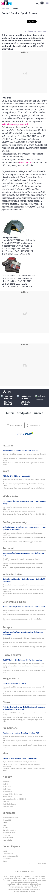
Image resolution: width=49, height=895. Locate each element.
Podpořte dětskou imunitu (12, 707)
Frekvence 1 (7, 858)
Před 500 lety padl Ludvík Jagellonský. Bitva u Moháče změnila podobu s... (22, 459)
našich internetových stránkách (16, 124)
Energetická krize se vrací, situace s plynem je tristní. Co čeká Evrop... (22, 620)
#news (23, 683)
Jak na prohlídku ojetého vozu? (12, 794)
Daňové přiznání (9, 607)
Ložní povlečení (8, 837)
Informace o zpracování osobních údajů (20, 886)
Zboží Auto (6, 801)
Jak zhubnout (8, 501)
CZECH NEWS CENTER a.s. (29, 877)
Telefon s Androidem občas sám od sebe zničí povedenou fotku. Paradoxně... (23, 590)
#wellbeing (16, 683)
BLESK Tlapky (8, 660)
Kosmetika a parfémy (9, 830)
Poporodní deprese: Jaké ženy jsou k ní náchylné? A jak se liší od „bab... (23, 720)
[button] (46, 2)
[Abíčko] (6, 5)
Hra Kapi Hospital (8, 403)
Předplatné (23, 413)
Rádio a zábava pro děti (10, 856)
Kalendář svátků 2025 (23, 451)
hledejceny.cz (7, 781)
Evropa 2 (5, 861)
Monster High (7, 820)
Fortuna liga (32, 758)
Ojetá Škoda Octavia (9, 804)
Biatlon (18, 476)
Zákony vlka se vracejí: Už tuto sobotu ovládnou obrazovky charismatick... (22, 765)
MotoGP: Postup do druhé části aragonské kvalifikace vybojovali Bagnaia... (23, 564)
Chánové (40, 400)
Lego (4, 825)
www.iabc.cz (25, 162)
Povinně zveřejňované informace (24, 891)
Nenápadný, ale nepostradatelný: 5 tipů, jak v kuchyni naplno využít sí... (24, 639)
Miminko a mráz (36, 527)
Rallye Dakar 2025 (23, 553)
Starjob (5, 851)
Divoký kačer (20, 660)
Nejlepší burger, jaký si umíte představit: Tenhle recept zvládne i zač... (23, 643)
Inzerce (38, 413)
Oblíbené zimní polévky (11, 632)
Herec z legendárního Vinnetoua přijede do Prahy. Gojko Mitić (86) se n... (24, 515)
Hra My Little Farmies (24, 403)
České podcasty (8, 853)
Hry (9, 392)
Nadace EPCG (40, 607)
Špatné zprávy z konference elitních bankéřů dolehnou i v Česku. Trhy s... (23, 611)
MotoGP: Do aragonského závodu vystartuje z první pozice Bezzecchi (21, 560)
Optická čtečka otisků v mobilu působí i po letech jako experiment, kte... (23, 586)
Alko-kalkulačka (9, 553)
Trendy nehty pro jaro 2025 (24, 501)
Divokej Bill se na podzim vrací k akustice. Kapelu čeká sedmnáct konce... (23, 463)
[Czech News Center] (29, 433)
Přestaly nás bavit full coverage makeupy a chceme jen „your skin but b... (23, 688)
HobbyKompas (7, 796)
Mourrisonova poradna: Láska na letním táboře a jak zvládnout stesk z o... (24, 746)
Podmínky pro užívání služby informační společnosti (24, 884)
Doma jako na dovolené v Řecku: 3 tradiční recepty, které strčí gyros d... (24, 647)
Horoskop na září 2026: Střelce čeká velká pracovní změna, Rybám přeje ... (24, 538)
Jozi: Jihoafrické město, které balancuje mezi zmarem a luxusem (23, 663)
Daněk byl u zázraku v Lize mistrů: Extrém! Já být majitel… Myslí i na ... (24, 480)
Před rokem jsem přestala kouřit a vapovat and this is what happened (24, 695)
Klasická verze (16, 425)
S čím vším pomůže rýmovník (14, 709)
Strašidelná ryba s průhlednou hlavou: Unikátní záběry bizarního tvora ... (23, 737)
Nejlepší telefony (28, 579)
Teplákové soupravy (9, 832)
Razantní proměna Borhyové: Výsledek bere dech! (19, 511)
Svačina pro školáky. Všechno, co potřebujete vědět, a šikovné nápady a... (22, 534)
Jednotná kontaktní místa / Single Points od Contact (24, 889)
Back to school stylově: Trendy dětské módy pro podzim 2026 (22, 542)
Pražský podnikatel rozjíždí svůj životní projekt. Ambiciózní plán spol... (23, 594)
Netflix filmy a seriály (34, 660)
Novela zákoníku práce (25, 607)
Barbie (5, 822)
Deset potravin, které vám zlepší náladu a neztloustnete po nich (23, 717)
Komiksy (24, 733)
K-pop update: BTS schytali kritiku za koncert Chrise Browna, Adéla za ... (24, 692)
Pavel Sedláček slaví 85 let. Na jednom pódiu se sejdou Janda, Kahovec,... (22, 508)
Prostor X (6, 758)
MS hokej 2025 (8, 476)
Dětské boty (6, 835)
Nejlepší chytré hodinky (12, 579)
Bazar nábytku (7, 840)
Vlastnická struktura (31, 888)
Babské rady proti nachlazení (34, 707)
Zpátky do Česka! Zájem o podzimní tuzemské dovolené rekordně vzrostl (24, 667)
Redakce (25, 871)
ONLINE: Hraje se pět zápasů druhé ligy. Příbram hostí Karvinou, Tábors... (23, 484)
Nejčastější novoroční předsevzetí (15, 527)
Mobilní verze (35, 425)
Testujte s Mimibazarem (10, 817)
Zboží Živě (6, 784)
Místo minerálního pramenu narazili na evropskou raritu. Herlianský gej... (24, 671)
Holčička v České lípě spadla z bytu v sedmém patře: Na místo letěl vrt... (24, 455)
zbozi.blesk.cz (7, 791)
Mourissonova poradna (11, 733)
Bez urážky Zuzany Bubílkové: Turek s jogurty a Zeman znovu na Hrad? (24, 769)
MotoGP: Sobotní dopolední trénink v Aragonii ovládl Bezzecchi (22, 567)
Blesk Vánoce (8, 451)
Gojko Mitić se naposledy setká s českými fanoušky (19, 762)
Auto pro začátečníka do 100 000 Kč (14, 799)
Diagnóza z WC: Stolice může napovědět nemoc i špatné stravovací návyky (24, 714)
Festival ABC (34, 733)
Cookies (37, 886)
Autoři (10, 413)
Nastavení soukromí (16, 888)
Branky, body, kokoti (19, 758)
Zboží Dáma (6, 789)
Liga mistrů (26, 476)
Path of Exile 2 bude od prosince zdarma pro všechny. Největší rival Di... (24, 741)
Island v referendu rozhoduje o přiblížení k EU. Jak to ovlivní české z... (24, 615)
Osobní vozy (7, 786)
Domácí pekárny (27, 632)
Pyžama (5, 827)
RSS (32, 871)
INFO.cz (35, 451)
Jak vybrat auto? (8, 806)
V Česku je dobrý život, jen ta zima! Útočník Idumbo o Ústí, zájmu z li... (24, 489)
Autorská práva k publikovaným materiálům (24, 882)
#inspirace (7, 683)
